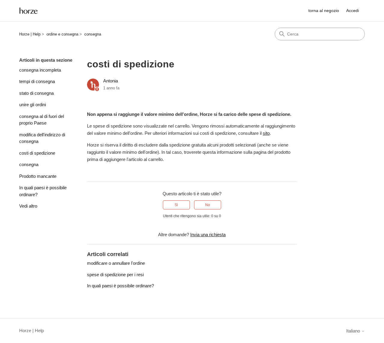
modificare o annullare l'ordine (116, 263)
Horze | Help (29, 34)
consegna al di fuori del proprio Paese (41, 120)
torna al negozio (323, 10)
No (207, 205)
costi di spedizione (37, 153)
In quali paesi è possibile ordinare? (43, 191)
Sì (176, 205)
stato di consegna (36, 93)
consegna (92, 34)
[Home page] (28, 10)
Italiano (353, 330)
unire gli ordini (32, 104)
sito (266, 133)
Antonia (110, 80)
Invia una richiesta (208, 234)
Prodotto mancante (37, 176)
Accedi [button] (352, 10)
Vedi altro (28, 206)
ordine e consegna (62, 34)
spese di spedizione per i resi (115, 274)
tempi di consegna (37, 81)
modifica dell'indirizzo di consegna (42, 138)
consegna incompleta (40, 70)
